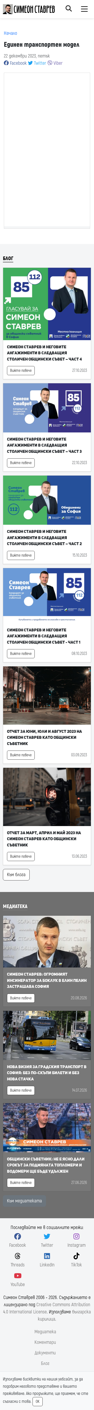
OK (38, 1401)
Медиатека (15, 906)
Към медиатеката (24, 1201)
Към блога (16, 875)
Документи (45, 1353)
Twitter (39, 63)
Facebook (18, 63)
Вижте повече (21, 370)
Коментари (45, 1342)
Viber (57, 63)
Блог (8, 258)
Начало (10, 33)
